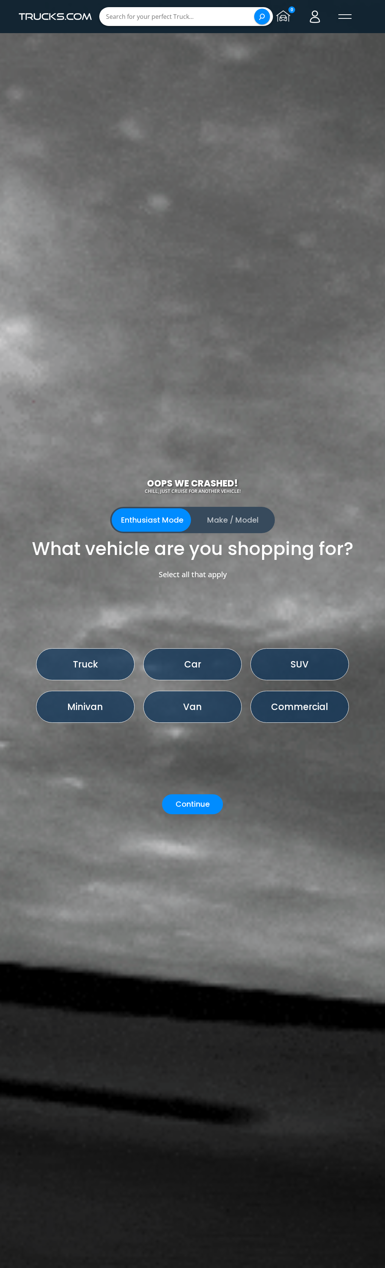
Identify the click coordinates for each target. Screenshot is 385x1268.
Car (192, 664)
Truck (85, 664)
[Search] (262, 16)
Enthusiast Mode (152, 520)
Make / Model (233, 520)
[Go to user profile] (315, 17)
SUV (300, 664)
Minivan (85, 707)
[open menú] (345, 17)
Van (192, 707)
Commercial (299, 707)
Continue (193, 804)
